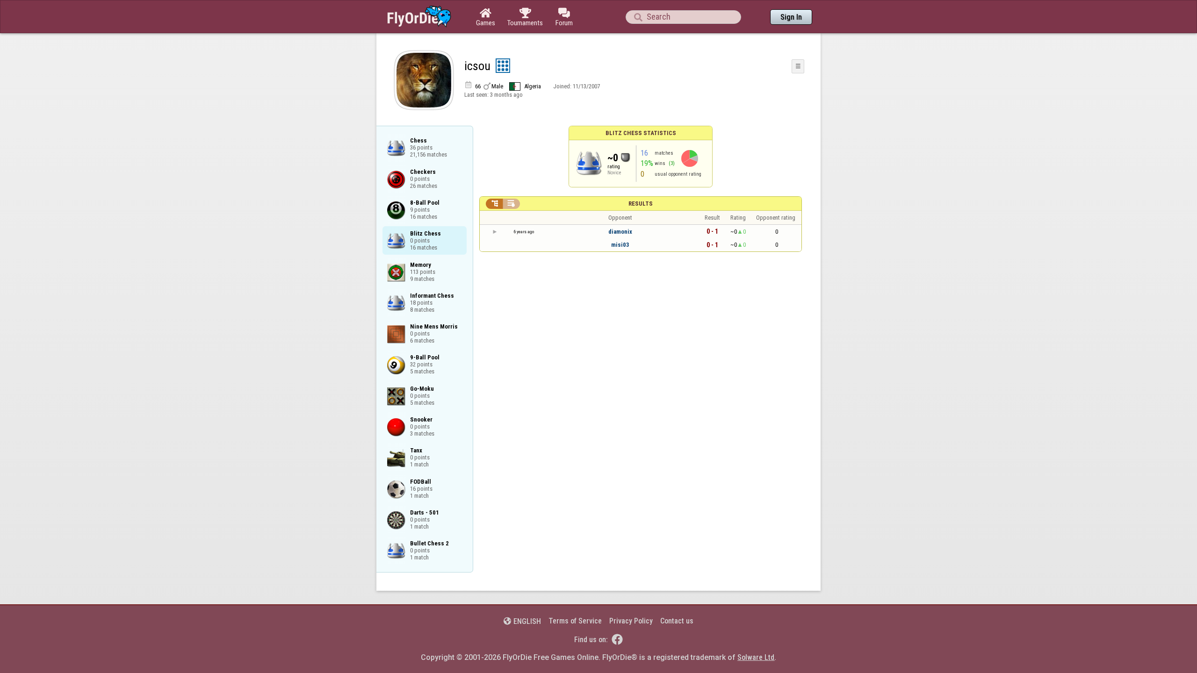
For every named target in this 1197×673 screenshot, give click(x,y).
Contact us (676, 620)
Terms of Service (575, 620)
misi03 (620, 244)
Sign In (791, 17)
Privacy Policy (631, 620)
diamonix (620, 231)
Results (640, 203)
